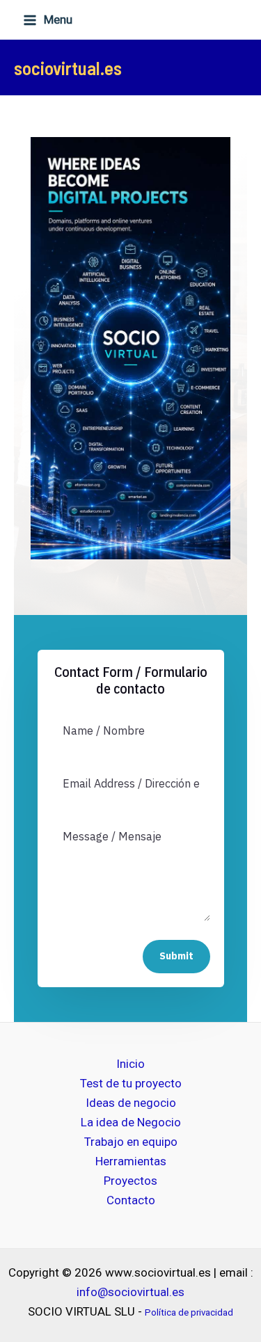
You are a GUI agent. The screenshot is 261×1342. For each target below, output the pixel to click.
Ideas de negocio (131, 1103)
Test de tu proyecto (131, 1083)
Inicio (130, 1064)
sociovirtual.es (68, 67)
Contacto (130, 1200)
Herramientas (130, 1161)
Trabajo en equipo (130, 1142)
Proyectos (130, 1181)
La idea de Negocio (131, 1122)
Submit (176, 956)
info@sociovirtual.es (130, 1292)
